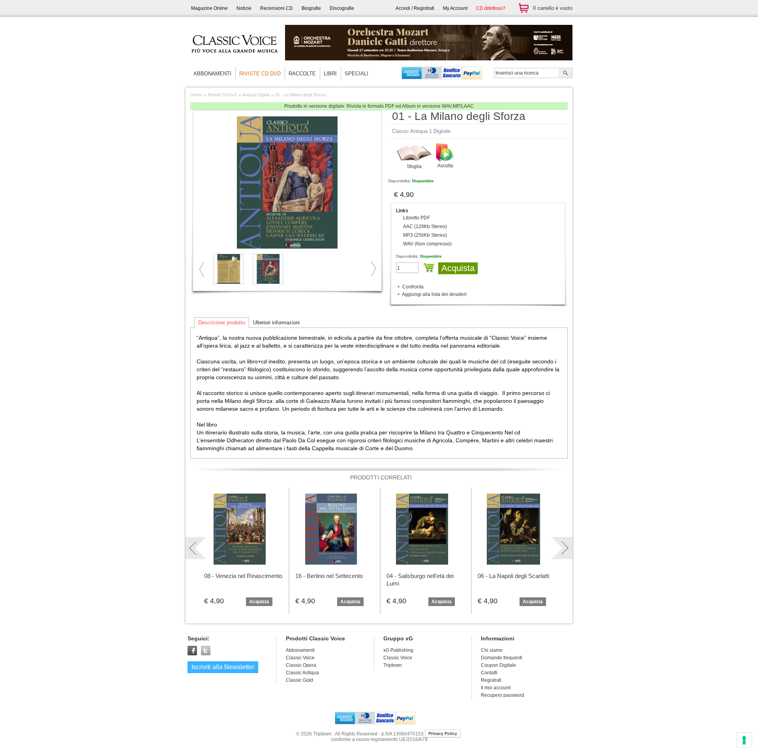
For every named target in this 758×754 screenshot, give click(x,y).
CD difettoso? (490, 8)
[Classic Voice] (234, 59)
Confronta (413, 287)
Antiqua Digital (255, 94)
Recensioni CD (276, 8)
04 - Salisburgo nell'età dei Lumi (420, 579)
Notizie (243, 8)
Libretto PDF (416, 218)
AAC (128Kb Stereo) (425, 226)
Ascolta (445, 165)
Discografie (342, 8)
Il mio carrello (523, 8)
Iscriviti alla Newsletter (222, 667)
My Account (455, 8)
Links (402, 210)
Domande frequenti (501, 657)
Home (196, 94)
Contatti (489, 672)
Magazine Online (209, 8)
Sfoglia (414, 166)
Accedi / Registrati (415, 8)
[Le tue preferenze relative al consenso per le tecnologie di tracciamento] (744, 740)
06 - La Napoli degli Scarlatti (513, 576)
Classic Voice (397, 657)
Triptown (392, 665)
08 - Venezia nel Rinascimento (243, 576)
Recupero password (502, 695)
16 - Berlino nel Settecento (329, 576)
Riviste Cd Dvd (222, 94)
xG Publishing (398, 650)
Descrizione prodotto (221, 323)
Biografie (311, 8)
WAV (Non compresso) (427, 244)
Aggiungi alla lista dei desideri (434, 294)
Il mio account (495, 687)
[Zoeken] (565, 74)
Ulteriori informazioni (276, 323)
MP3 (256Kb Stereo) (425, 235)
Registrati (491, 680)
